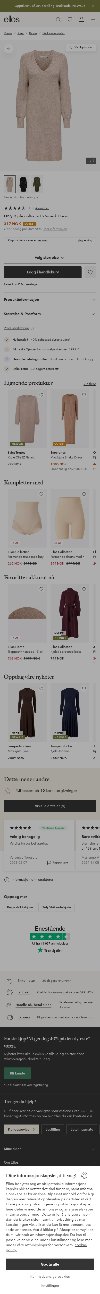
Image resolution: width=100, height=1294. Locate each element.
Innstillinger (50, 1285)
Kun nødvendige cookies (50, 1276)
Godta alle (50, 1264)
